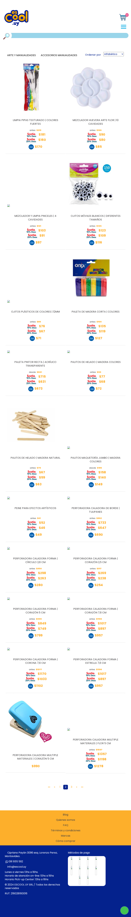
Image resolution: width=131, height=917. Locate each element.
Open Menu (125, 26)
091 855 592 (16, 861)
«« (49, 787)
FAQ (65, 825)
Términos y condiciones (65, 830)
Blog (65, 814)
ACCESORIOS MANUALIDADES (59, 55)
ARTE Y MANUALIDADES (21, 55)
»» (82, 787)
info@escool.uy (16, 867)
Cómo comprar (65, 841)
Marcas (65, 836)
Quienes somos (65, 820)
